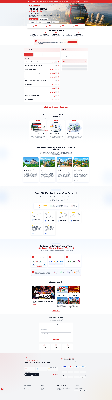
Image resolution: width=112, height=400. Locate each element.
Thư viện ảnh (63, 1)
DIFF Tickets (42, 389)
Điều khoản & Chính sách (27, 385)
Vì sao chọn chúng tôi (50, 1)
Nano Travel (42, 388)
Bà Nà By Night (56, 1)
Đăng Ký (77, 1)
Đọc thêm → (35, 304)
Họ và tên (42, 324)
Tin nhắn (42, 331)
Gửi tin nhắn (56, 339)
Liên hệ (67, 1)
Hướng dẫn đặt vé (43, 1)
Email (57, 324)
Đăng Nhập (73, 1)
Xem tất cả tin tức (55, 310)
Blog (60, 1)
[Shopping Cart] (80, 1)
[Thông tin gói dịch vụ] (58, 62)
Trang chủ (33, 1)
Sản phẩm (38, 1)
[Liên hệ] (2, 389)
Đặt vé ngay (34, 19)
